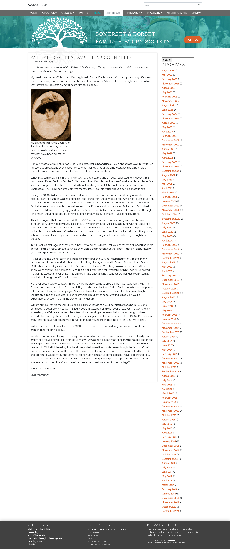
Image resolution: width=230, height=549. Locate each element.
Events (84, 12)
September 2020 (171, 218)
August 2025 (168, 88)
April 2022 (167, 157)
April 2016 (167, 389)
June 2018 (167, 306)
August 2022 (168, 149)
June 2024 (167, 109)
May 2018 (167, 310)
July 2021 (167, 179)
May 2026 (167, 74)
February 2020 (170, 245)
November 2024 (170, 101)
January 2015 (169, 441)
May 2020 (167, 236)
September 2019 (171, 258)
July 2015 (167, 424)
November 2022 (170, 144)
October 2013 (169, 506)
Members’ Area (177, 12)
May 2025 (167, 92)
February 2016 (169, 397)
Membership (113, 12)
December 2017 (170, 323)
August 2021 (168, 175)
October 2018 (169, 288)
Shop (195, 12)
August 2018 (168, 297)
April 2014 (167, 480)
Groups (66, 12)
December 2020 (170, 205)
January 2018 (169, 319)
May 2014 (167, 476)
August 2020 (169, 223)
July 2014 (167, 467)
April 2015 (167, 432)
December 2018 (170, 279)
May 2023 (167, 127)
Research (133, 12)
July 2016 (167, 380)
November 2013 (170, 502)
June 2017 (167, 345)
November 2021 (170, 166)
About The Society (36, 535)
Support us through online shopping (45, 538)
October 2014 (169, 454)
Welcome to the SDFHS (39, 529)
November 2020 (171, 210)
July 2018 (167, 301)
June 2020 (167, 231)
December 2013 (170, 498)
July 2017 (167, 341)
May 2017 (167, 349)
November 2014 (170, 450)
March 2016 (168, 393)
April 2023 (167, 131)
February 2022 (169, 162)
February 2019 (169, 275)
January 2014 (169, 493)
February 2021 (169, 197)
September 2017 (170, 332)
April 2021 (167, 188)
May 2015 (167, 428)
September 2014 (170, 458)
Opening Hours (35, 541)
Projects (153, 12)
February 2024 (169, 114)
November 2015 (170, 410)
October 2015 (169, 415)
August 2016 (168, 376)
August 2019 (168, 262)
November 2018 (170, 284)
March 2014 (168, 485)
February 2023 (169, 136)
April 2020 (167, 240)
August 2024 (168, 105)
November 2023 (170, 118)
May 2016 (167, 384)
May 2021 (167, 183)
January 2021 (169, 201)
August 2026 (168, 70)
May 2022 (167, 153)
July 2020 (167, 227)
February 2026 (169, 79)
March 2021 (168, 192)
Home (33, 12)
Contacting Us (34, 532)
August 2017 (168, 336)
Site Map (32, 544)
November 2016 (170, 362)
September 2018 (171, 293)
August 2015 (168, 419)
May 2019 (167, 266)
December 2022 (170, 140)
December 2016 (170, 358)
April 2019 (167, 271)
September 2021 (170, 170)
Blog (97, 12)
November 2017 (170, 327)
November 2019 (170, 253)
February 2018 (169, 314)
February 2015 (169, 437)
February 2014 (169, 489)
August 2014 (168, 463)
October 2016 (169, 367)
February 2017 (169, 354)
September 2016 (171, 371)
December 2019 (170, 249)
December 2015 (170, 406)
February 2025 (169, 96)
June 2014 (167, 471)
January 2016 (169, 402)
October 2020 (169, 214)
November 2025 (170, 83)
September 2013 (170, 511)
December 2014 (170, 445)
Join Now (193, 39)
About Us (48, 12)
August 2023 (168, 122)
